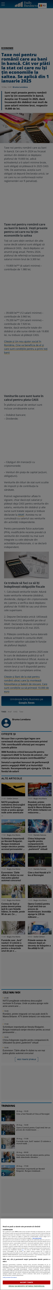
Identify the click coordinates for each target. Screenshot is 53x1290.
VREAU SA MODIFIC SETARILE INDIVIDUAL (26, 1286)
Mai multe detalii (36, 1238)
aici (23, 1249)
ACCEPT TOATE (26, 1282)
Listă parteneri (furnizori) (10, 1277)
